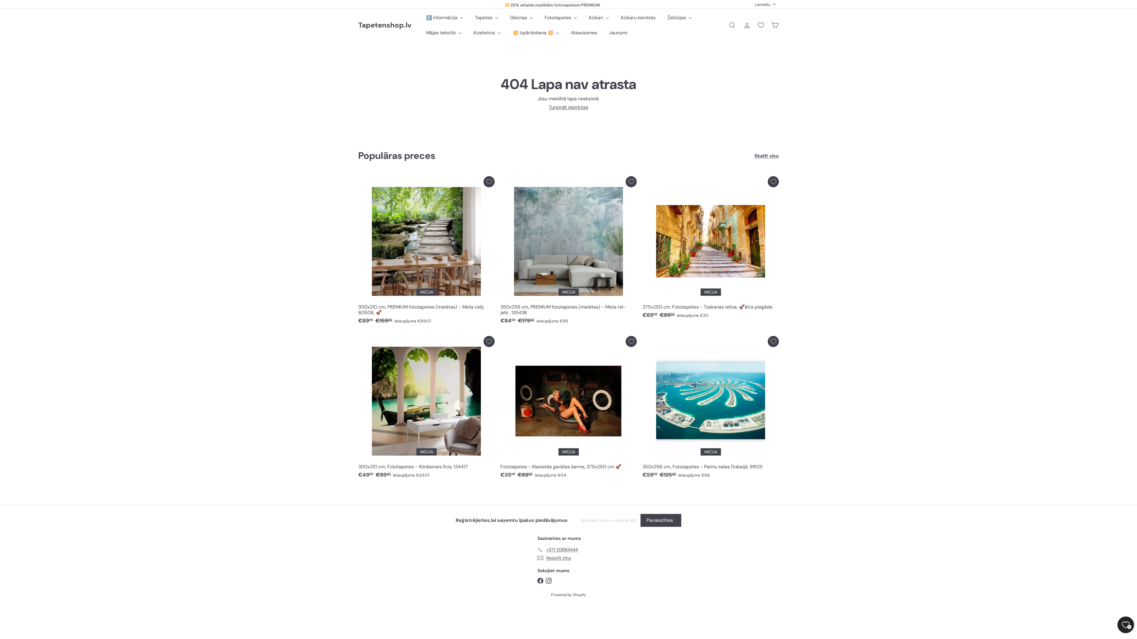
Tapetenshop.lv (384, 25)
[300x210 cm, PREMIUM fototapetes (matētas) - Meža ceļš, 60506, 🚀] (426, 251)
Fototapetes (558, 17)
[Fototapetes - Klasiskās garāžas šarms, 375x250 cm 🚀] (568, 408)
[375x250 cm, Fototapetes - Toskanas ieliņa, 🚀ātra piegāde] (711, 249)
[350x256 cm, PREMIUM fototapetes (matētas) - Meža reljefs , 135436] (568, 251)
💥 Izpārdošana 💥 (534, 33)
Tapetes (484, 17)
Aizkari (596, 17)
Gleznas (519, 17)
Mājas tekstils (441, 33)
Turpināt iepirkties (568, 107)
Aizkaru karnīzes (638, 17)
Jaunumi (618, 33)
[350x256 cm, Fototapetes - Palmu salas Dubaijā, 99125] (711, 408)
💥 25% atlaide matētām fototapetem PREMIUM (552, 4)
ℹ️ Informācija (442, 17)
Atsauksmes (584, 33)
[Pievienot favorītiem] (489, 181)
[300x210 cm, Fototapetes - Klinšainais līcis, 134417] (426, 408)
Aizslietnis (484, 33)
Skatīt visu (766, 156)
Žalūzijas (677, 17)
